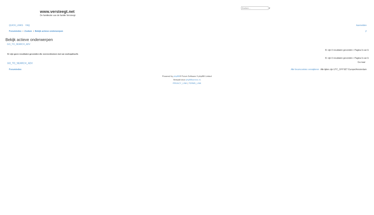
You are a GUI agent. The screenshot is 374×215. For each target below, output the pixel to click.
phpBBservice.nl (193, 80)
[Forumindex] (23, 12)
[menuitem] (27, 25)
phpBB (177, 76)
